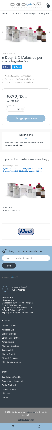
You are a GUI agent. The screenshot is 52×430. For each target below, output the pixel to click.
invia (9, 265)
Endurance (30, 412)
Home (4, 13)
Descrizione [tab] (26, 134)
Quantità (10, 105)
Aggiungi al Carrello (28, 118)
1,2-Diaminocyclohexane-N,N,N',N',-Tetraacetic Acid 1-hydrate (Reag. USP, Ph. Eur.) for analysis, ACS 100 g (24, 170)
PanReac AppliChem (9, 53)
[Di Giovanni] (26, 4)
